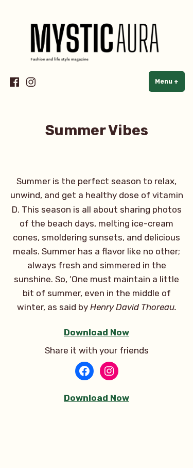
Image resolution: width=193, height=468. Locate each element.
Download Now (96, 332)
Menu (170, 81)
